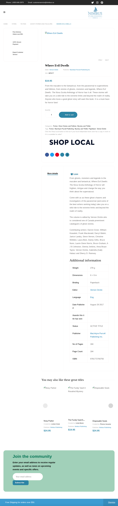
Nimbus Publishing (56, 427)
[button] (107, 35)
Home (5, 24)
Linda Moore (80, 423)
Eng (92, 297)
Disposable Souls (100, 421)
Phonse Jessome (105, 424)
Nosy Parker (49, 421)
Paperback (92, 129)
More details (52, 173)
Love (76, 174)
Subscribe (20, 483)
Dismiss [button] (111, 502)
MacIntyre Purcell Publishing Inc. (80, 70)
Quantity (47, 110)
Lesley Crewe (55, 424)
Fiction (23, 24)
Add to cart (69, 115)
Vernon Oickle (53, 70)
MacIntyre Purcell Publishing (64, 129)
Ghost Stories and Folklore (41, 24)
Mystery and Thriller (84, 126)
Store (14, 24)
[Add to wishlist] (81, 115)
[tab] (52, 173)
